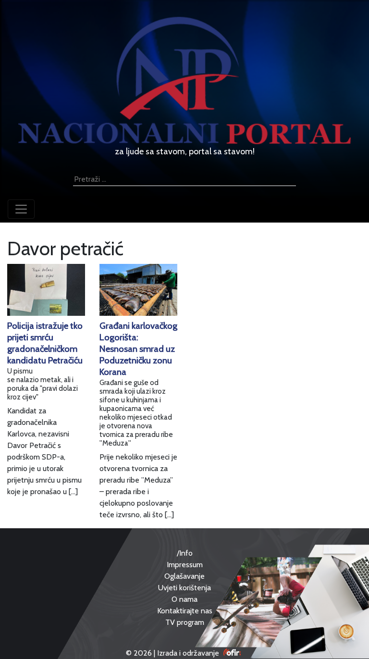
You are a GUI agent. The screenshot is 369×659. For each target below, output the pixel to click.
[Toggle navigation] (21, 209)
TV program (184, 622)
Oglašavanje (184, 576)
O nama (184, 599)
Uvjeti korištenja (184, 587)
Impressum (185, 564)
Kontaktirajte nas (184, 610)
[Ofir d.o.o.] (232, 653)
